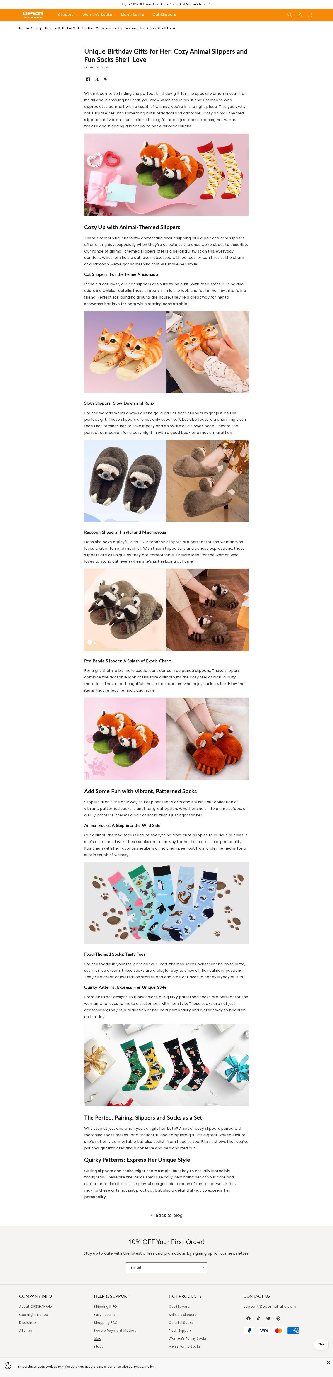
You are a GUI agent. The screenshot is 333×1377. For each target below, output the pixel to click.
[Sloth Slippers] (166, 522)
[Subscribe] (202, 1267)
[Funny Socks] (166, 1106)
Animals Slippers (182, 1314)
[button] (290, 15)
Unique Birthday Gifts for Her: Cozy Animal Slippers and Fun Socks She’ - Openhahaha (32, 15)
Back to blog (169, 1215)
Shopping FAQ (106, 1322)
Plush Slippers (180, 1330)
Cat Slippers (179, 1306)
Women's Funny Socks (188, 1338)
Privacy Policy (144, 1367)
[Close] (328, 1362)
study (99, 1346)
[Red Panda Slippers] (166, 779)
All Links (25, 1330)
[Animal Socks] (166, 944)
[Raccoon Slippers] (166, 650)
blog (37, 28)
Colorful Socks (181, 1322)
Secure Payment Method (115, 1330)
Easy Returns (105, 1314)
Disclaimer (28, 1322)
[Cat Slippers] (166, 393)
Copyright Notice (33, 1314)
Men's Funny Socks (184, 1346)
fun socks (133, 119)
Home (24, 28)
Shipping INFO (105, 1306)
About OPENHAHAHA (35, 1306)
